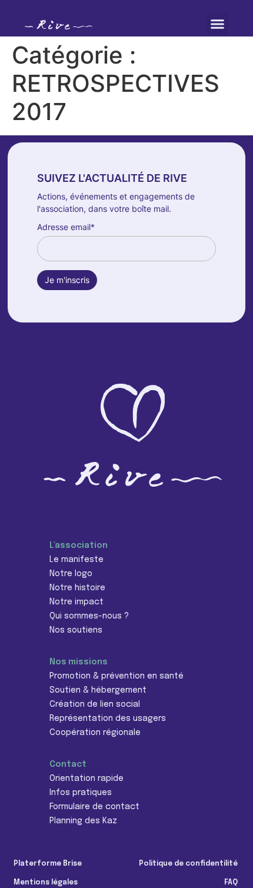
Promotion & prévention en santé (116, 676)
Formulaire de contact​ (94, 807)
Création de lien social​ (94, 704)
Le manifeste (76, 560)
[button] (218, 24)
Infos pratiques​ (80, 793)
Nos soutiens (75, 630)
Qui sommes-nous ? (89, 616)
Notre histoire (77, 588)
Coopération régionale (95, 733)
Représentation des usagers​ (107, 718)
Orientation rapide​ (86, 778)
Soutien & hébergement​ (98, 690)
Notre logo (70, 574)
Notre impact (76, 602)
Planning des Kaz (83, 821)
